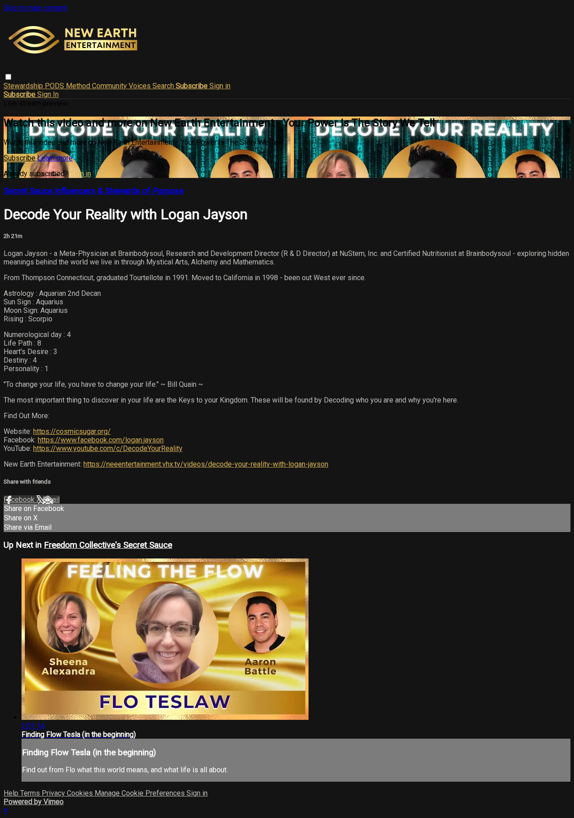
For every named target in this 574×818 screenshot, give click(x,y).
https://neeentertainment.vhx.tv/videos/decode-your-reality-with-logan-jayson (205, 464)
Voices (140, 86)
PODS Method (68, 86)
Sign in (219, 86)
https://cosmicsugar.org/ (72, 431)
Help (12, 793)
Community (110, 86)
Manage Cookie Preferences (141, 793)
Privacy (54, 793)
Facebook (20, 499)
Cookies (81, 793)
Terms (31, 793)
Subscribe (20, 158)
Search (164, 86)
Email (51, 499)
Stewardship (24, 86)
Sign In (48, 94)
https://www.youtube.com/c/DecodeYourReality (108, 448)
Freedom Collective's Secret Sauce (108, 545)
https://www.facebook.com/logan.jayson (101, 440)
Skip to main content (35, 8)
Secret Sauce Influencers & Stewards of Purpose (93, 191)
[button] (8, 77)
